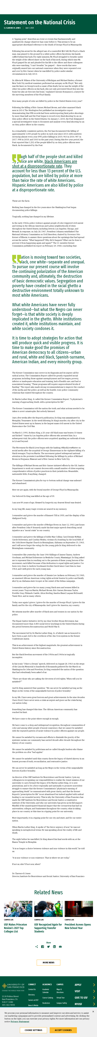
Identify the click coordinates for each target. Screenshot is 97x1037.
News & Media (33, 1005)
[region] (48, 1022)
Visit (77, 991)
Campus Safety (62, 1003)
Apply (78, 984)
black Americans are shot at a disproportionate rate (44, 164)
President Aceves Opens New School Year (78, 926)
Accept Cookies (63, 1030)
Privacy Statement (20, 1021)
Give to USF (81, 997)
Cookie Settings (33, 1030)
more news (48, 962)
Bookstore (46, 1003)
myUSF (78, 1004)
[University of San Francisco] (13, 987)
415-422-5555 (8, 1005)
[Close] (93, 1011)
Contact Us (32, 989)
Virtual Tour (61, 998)
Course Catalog (47, 998)
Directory (31, 995)
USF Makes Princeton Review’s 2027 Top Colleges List (15, 928)
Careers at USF (33, 1000)
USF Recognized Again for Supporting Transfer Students (48, 928)
